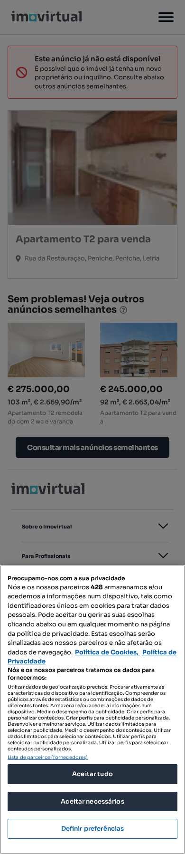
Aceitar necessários (92, 801)
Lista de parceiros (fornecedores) (48, 757)
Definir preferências (92, 829)
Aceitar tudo (92, 774)
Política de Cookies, (107, 652)
